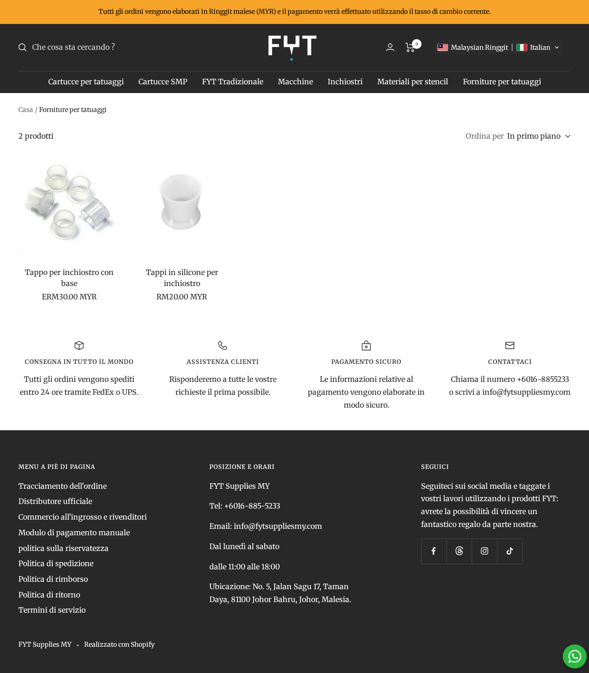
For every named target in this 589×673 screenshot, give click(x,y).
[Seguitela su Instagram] (484, 551)
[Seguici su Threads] (459, 551)
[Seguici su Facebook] (433, 551)
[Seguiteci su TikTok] (509, 551)
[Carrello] (410, 47)
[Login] (390, 47)
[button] (498, 47)
